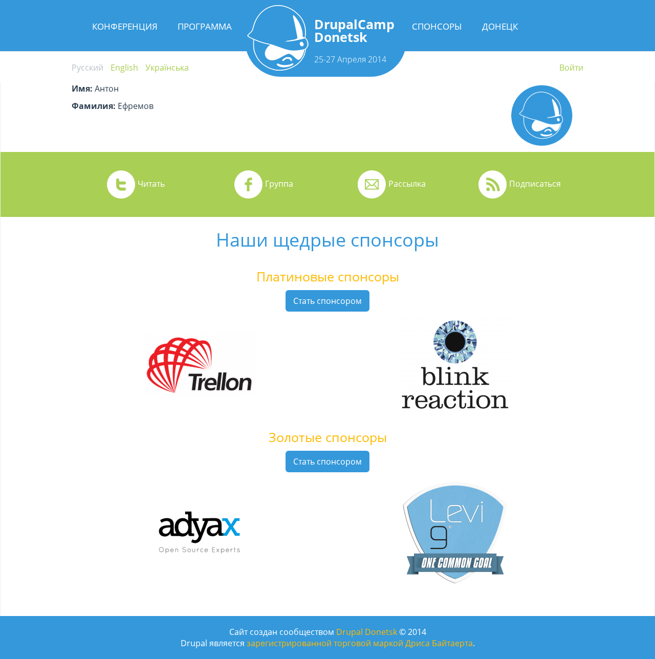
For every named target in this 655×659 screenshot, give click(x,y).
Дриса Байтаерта (439, 643)
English (124, 67)
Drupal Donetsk (366, 632)
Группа (279, 183)
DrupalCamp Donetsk (354, 30)
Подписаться (535, 183)
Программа (205, 26)
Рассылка (407, 183)
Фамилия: (94, 106)
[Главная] (278, 67)
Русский (87, 67)
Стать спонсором (327, 300)
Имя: (82, 88)
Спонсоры (437, 26)
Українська (167, 67)
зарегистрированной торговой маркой (325, 643)
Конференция (125, 26)
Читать (151, 183)
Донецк (500, 26)
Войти (571, 67)
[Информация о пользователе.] (542, 145)
